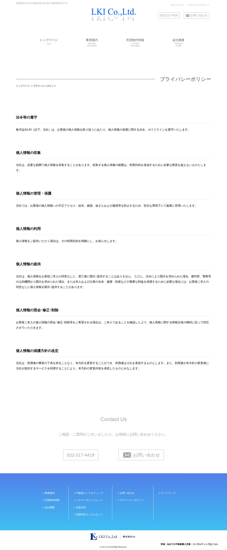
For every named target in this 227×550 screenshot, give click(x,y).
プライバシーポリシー (198, 5)
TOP (49, 41)
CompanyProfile (178, 42)
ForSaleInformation (135, 42)
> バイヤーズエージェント (88, 500)
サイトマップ (177, 5)
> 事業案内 (49, 493)
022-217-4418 (169, 15)
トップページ (23, 86)
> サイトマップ (167, 493)
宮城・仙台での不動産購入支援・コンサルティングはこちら (189, 544)
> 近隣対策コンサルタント (88, 514)
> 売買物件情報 (51, 500)
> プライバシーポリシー (130, 500)
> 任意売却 (80, 507)
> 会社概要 (49, 507)
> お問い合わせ (125, 493)
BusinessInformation (92, 42)
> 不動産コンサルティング (88, 493)
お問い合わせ (198, 15)
